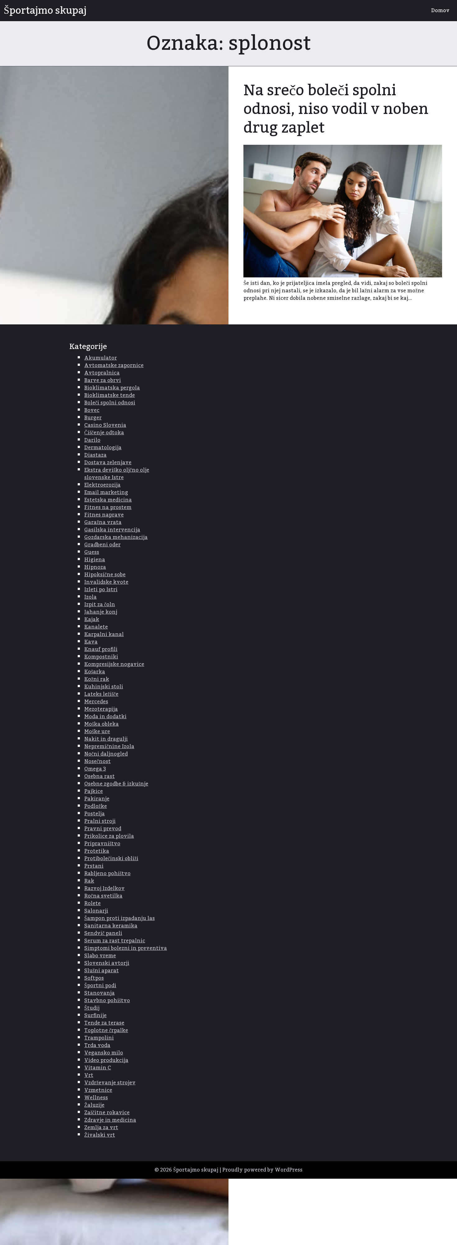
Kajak (91, 620)
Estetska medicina (108, 500)
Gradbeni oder (102, 545)
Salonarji (96, 911)
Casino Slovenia (105, 425)
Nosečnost (97, 761)
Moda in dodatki (105, 717)
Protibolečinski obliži (111, 859)
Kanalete (96, 627)
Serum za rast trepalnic (114, 941)
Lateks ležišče (101, 694)
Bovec (91, 410)
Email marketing (106, 493)
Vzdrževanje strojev (110, 1083)
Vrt (88, 1075)
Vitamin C (97, 1068)
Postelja (94, 814)
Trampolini (99, 1038)
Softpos (94, 978)
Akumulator (100, 358)
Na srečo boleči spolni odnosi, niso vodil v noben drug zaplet (335, 109)
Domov (440, 11)
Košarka (94, 672)
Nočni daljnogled (106, 754)
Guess (91, 552)
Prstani (94, 866)
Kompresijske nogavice (114, 664)
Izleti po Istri (101, 590)
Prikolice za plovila (109, 836)
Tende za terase (104, 1023)
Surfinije (95, 1016)
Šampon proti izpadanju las (119, 918)
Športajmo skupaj (45, 11)
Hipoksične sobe (105, 575)
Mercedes (96, 702)
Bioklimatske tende (109, 395)
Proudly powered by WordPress (262, 1170)
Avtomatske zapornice (114, 365)
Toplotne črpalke (106, 1030)
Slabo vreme (100, 956)
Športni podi (100, 986)
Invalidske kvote (106, 582)
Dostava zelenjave (108, 463)
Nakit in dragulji (106, 739)
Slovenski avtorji (106, 963)
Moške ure (97, 732)
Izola (90, 597)
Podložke (95, 806)
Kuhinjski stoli (103, 687)
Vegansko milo (103, 1053)
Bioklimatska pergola (112, 388)
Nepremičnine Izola (109, 747)
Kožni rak (96, 679)
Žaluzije (94, 1105)
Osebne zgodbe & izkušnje (116, 784)
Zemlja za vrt (101, 1128)
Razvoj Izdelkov (104, 889)
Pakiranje (96, 799)
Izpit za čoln (99, 605)
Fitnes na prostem (108, 507)
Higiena (94, 560)
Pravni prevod (102, 829)
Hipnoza (95, 567)
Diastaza (95, 455)
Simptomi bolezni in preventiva (125, 948)
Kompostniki (101, 657)
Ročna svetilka (103, 896)
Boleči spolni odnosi (109, 403)
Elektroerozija (102, 485)
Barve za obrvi (102, 380)
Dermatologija (103, 448)
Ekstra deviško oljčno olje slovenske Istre (116, 474)
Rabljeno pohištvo (107, 874)
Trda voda (97, 1045)
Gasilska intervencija (112, 530)
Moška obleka (101, 724)
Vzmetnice (98, 1090)
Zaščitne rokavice (107, 1113)
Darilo (92, 440)
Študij (91, 1008)
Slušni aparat (101, 971)
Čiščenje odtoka (104, 433)
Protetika (96, 851)
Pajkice (93, 791)
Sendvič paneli (103, 933)
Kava (91, 642)
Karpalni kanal (104, 634)
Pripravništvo (102, 844)
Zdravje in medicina (110, 1120)
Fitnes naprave (104, 515)
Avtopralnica (102, 373)
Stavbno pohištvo (107, 1001)
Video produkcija (106, 1060)
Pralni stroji (100, 821)
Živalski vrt (99, 1135)
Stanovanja (99, 993)
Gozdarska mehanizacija (116, 537)
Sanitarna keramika (110, 926)
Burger (93, 418)
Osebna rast (99, 776)
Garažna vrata (103, 522)
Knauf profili (101, 649)
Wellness (96, 1098)
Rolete (92, 903)
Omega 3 (95, 769)
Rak (89, 881)
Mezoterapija (101, 709)
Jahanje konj (100, 612)
